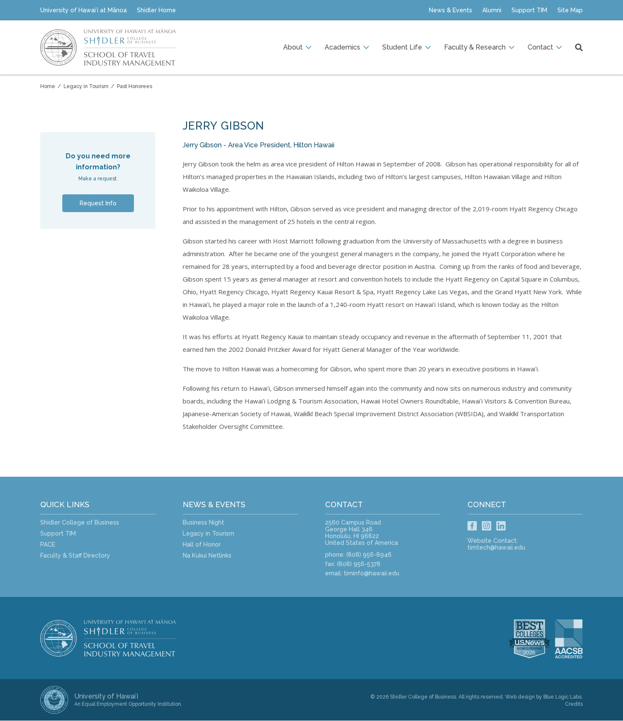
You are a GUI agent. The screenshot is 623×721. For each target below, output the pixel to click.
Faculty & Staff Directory (75, 555)
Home (47, 86)
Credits (574, 704)
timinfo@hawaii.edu (371, 573)
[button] (297, 47)
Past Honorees (134, 86)
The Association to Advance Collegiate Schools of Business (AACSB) (574, 638)
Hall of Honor (202, 544)
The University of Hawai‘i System (54, 700)
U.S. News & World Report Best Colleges (529, 638)
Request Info (98, 203)
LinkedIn (501, 525)
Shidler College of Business (79, 522)
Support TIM (58, 533)
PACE (47, 544)
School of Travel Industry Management (116, 638)
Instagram (486, 525)
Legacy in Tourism (86, 86)
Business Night (203, 522)
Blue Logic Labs (562, 697)
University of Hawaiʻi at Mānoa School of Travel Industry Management (108, 47)
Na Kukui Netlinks (207, 555)
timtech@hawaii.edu (496, 547)
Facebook (472, 525)
